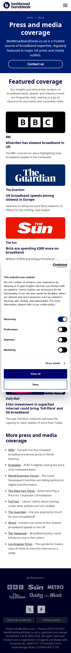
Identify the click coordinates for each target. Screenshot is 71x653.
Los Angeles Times (20, 544)
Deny (35, 384)
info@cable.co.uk (24, 629)
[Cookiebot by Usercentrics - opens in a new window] (52, 265)
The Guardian (17, 512)
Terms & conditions (19, 620)
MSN (11, 450)
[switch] (62, 329)
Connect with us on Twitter (30, 609)
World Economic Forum (23, 476)
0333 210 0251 (56, 629)
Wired (12, 523)
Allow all (35, 373)
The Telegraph (17, 533)
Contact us (35, 64)
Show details (52, 363)
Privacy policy (51, 620)
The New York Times (21, 491)
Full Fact (13, 501)
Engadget (14, 465)
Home (30, 17)
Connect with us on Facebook (41, 609)
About (41, 17)
